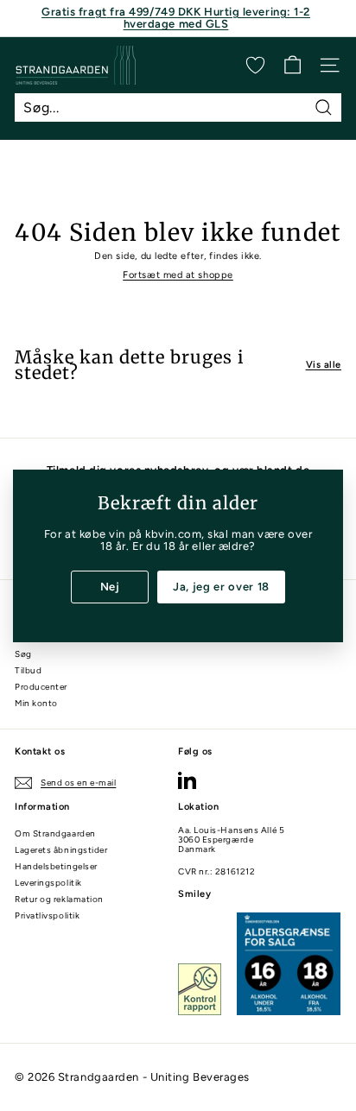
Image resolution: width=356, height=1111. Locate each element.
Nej (110, 585)
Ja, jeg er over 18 (221, 585)
